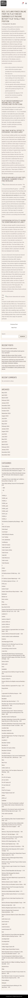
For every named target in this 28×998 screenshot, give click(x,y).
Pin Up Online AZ (6, 785)
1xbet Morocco (6, 557)
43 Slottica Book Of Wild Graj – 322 (11, 573)
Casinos (4, 639)
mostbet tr (4, 740)
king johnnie (5, 688)
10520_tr (4, 516)
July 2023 (4, 434)
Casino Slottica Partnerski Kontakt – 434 (12, 633)
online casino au (6, 767)
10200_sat (4, 498)
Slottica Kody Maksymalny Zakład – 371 (12, 891)
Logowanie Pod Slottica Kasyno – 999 (11, 693)
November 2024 (6, 408)
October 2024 (5, 410)
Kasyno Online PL (6, 678)
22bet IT (4, 570)
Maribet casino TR (6, 696)
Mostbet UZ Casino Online (8, 748)
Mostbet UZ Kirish (6, 750)
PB (2, 774)
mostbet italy (5, 728)
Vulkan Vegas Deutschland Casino (10, 949)
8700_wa (4, 583)
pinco (3, 787)
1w (2, 524)
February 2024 (5, 426)
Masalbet (4, 698)
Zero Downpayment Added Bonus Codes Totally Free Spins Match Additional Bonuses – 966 (14, 957)
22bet (3, 568)
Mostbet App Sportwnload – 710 (10, 701)
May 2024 (4, 423)
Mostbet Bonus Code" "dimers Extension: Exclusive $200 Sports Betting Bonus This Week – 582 (12, 712)
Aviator (3, 586)
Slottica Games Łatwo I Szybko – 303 (11, 882)
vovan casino (5, 944)
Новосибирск (5, 980)
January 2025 (5, 403)
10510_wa (4, 513)
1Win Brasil (5, 529)
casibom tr (4, 614)
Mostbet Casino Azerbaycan (9, 716)
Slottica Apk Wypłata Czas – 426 (10, 843)
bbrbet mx (4, 596)
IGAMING (4, 669)
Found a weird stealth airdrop (9, 348)
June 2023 (4, 436)
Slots (3, 829)
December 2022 (6, 452)
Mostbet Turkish (6, 742)
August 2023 (5, 431)
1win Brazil (4, 532)
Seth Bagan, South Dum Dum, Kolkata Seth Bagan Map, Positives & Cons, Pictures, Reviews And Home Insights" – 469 (12, 824)
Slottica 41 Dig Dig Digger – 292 (10, 834)
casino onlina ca (6, 621)
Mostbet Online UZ (6, 730)
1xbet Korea (5, 552)
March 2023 (5, 444)
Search (3, 334)
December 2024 (6, 405)
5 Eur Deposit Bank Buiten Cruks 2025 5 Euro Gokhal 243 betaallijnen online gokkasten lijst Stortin (13, 367)
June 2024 (4, 421)
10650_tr (4, 519)
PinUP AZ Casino (6, 790)
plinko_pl (4, 798)
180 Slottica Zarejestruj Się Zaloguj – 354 (12, 521)
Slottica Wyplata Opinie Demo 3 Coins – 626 (13, 907)
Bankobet (4, 594)
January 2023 (5, 449)
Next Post (14, 327)
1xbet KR (4, 555)
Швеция (4, 983)
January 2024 (5, 429)
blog (3, 602)
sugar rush (4, 924)
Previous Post (14, 324)
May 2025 (4, 392)
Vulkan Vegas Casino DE (8, 946)
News (3, 765)
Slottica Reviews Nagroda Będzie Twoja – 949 (13, 902)
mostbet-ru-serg (6, 753)
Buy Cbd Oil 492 (6, 607)
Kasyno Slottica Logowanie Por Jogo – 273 (13, 685)
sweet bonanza (6, 926)
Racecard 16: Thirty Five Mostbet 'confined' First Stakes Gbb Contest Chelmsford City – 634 (13, 804)
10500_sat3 (5, 511)
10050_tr (4, 495)
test (3, 932)
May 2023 (4, 439)
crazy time (4, 651)
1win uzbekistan (6, 539)
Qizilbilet (4, 800)
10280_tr (4, 500)
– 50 (3, 490)
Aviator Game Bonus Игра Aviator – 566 (12, 591)
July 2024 (4, 418)
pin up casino (5, 780)
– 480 (3, 487)
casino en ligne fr (6, 619)
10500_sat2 (5, 508)
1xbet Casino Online (7, 550)
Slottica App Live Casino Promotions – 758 (13, 846)
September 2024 (6, 413)
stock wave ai (5, 921)
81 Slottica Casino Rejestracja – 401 (11, 578)
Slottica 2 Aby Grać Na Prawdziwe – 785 (12, 831)
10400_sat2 (5, 506)
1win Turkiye (5, 537)
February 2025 (5, 400)
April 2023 (4, 441)
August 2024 (5, 416)
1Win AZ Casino (6, 526)
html (3, 666)
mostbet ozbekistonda (7, 733)
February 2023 (5, 447)
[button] (26, 3)
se (2, 816)
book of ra (4, 604)
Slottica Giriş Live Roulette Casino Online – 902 (14, 884)
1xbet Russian (5, 563)
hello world (4, 664)
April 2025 (4, 395)
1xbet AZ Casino (6, 544)
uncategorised (5, 939)
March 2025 (5, 397)
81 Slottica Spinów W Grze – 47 (10, 581)
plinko (3, 795)
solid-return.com (6, 919)
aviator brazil (5, 589)
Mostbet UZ (5, 745)
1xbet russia (5, 560)
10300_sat (4, 503)
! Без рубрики (5, 466)
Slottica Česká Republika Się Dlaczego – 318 (13, 870)
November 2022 (6, 454)
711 (3, 576)
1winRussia (5, 542)
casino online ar (6, 624)
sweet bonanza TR (6, 929)
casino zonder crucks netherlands (10, 636)
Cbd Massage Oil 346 (7, 641)
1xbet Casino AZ (6, 547)
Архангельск (5, 966)
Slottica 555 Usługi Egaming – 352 (11, 841)
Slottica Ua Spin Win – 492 (8, 905)
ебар (3, 969)
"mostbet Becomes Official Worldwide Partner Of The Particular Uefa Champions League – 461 (13, 474)
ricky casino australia (7, 813)
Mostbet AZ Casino (7, 708)
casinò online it (5, 627)
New (3, 760)
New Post (4, 762)
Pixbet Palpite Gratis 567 (8, 792)
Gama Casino (5, 661)
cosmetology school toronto (9, 648)
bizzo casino (5, 599)
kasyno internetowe (7, 676)
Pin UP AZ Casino (6, 777)
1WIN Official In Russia (7, 534)
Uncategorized (6, 24)
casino (3, 616)
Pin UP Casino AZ (6, 782)
